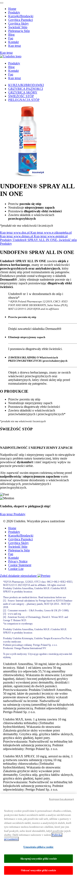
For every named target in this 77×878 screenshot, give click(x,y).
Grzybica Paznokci (20, 20)
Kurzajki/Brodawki (20, 16)
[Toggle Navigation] (1, 2)
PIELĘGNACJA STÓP (23, 100)
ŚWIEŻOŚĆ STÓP (21, 96)
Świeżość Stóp (17, 27)
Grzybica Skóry (18, 23)
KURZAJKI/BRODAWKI (26, 85)
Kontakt (13, 42)
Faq (10, 38)
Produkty (14, 12)
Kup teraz (14, 45)
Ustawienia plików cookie (38, 846)
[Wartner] (10, 56)
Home (12, 8)
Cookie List (15, 568)
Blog (11, 34)
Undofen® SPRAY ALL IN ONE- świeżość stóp (45, 240)
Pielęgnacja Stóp (19, 31)
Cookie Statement (19, 565)
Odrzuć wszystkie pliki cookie (38, 870)
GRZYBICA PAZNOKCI (25, 88)
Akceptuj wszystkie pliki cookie (38, 858)
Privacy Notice (18, 561)
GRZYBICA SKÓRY (22, 92)
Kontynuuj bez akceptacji (61, 799)
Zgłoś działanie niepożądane (19, 575)
